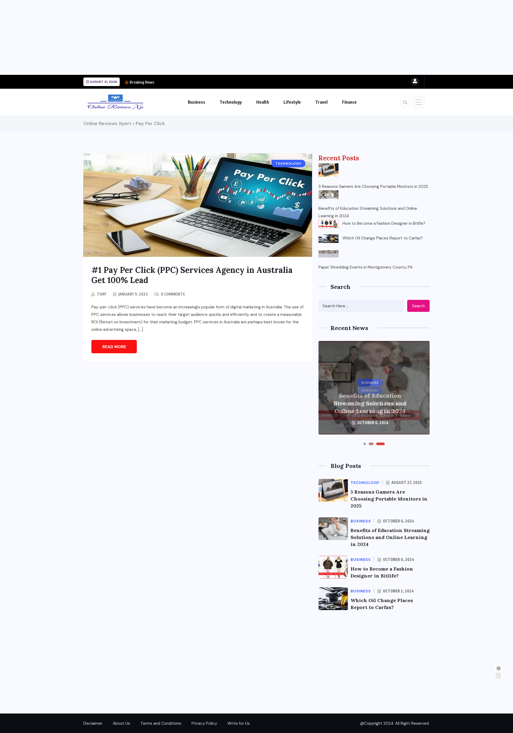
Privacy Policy (204, 723)
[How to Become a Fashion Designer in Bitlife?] (328, 224)
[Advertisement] (160, 37)
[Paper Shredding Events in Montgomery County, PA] (328, 253)
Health (262, 102)
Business (196, 102)
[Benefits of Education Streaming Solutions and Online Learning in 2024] (328, 194)
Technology (231, 102)
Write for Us (238, 723)
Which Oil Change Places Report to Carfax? (383, 238)
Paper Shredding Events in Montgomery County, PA (365, 267)
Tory (101, 294)
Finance (349, 102)
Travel (321, 102)
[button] (364, 444)
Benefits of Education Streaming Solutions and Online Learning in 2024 (367, 212)
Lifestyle (292, 102)
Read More (114, 347)
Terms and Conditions (161, 723)
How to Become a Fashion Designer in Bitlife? (384, 223)
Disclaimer (92, 723)
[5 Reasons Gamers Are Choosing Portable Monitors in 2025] (328, 170)
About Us (121, 723)
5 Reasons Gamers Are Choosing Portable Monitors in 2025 (373, 186)
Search (418, 306)
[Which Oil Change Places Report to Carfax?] (328, 238)
